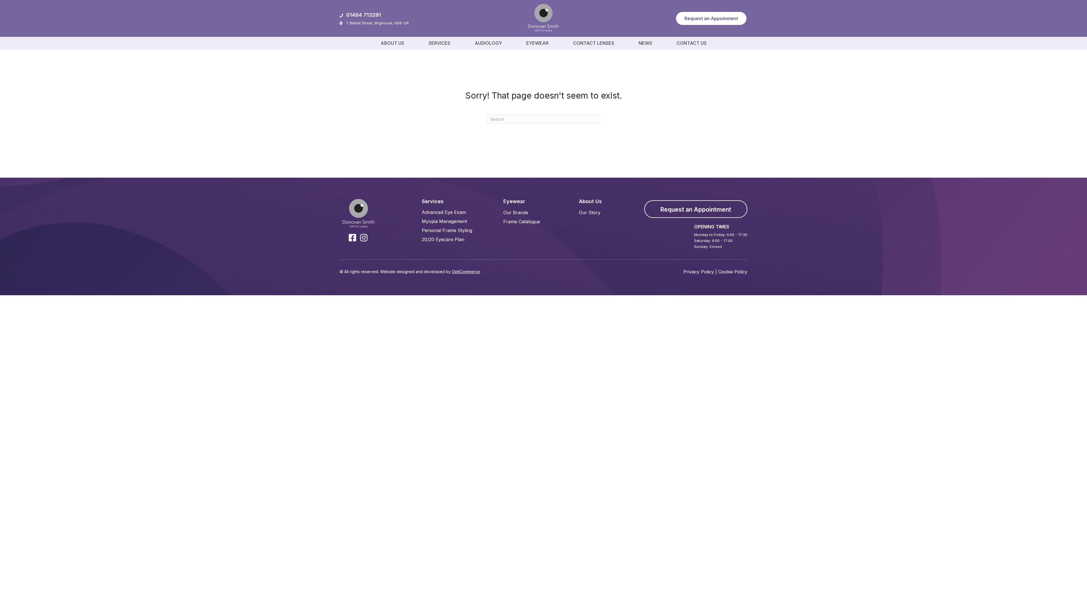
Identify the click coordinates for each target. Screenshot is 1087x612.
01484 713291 (363, 15)
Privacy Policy (698, 272)
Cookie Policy (732, 272)
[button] (711, 18)
